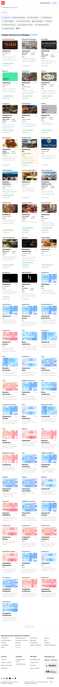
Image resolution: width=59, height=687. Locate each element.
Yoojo (23, 330)
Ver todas (18, 647)
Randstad (18, 642)
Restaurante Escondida (47, 170)
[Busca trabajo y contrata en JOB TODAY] (3, 3)
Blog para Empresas (6, 665)
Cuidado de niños (9, 28)
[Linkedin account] (15, 678)
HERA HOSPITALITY (26, 272)
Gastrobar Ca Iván (6, 202)
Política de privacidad (30, 682)
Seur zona (18, 645)
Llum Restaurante (26, 103)
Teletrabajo (33, 640)
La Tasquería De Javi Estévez (48, 501)
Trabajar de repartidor (36, 645)
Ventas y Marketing (20, 17)
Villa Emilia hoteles (26, 137)
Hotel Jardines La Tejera (47, 404)
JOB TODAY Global (21, 664)
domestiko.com (45, 272)
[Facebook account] (7, 678)
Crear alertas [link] (34, 34)
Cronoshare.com (26, 525)
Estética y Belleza (8, 21)
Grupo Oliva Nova (6, 304)
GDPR (51, 682)
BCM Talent (44, 477)
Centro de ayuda (34, 668)
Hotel (45, 640)
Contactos (33, 665)
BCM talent (24, 428)
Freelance (46, 642)
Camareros (7, 17)
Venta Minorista (47, 17)
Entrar (54, 3)
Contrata (3, 659)
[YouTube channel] (10, 678)
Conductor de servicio (21, 640)
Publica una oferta (6, 662)
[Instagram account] (4, 678)
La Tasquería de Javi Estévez (9, 404)
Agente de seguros (20, 638)
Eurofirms (3, 642)
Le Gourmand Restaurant (8, 237)
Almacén (49, 21)
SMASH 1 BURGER (45, 237)
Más (17, 28)
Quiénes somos (34, 662)
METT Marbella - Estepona (8, 453)
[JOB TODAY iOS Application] (47, 660)
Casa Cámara (5, 501)
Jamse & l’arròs (25, 71)
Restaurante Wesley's (27, 202)
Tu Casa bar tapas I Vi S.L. (8, 39)
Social (2, 647)
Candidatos (4, 668)
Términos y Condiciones (42, 682)
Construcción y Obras (24, 21)
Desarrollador (33, 638)
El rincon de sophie (46, 202)
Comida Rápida (38, 21)
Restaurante (25, 237)
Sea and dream (6, 272)
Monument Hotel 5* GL (46, 304)
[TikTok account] (1, 678)
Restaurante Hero (6, 137)
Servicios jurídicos (6, 640)
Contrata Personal (45, 3)
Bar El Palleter (44, 39)
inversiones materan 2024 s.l (29, 170)
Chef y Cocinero (33, 17)
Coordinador (4, 638)
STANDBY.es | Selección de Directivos (28, 381)
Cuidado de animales (43, 24)
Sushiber (43, 103)
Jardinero (46, 638)
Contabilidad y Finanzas (26, 24)
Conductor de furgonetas (33, 643)
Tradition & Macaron (7, 170)
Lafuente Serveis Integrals (8, 551)
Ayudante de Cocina (9, 24)
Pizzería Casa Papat (46, 137)
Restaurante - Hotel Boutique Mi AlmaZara (29, 40)
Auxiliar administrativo (50, 645)
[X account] (12, 678)
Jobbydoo (24, 477)
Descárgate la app (35, 659)
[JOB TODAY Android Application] (54, 660)
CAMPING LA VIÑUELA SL (47, 453)
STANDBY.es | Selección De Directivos (28, 502)
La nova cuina (5, 103)
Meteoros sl (5, 71)
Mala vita (43, 71)
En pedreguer (4, 645)
